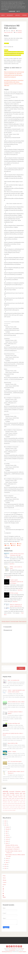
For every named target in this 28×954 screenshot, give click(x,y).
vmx (8, 810)
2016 (5, 825)
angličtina (15, 801)
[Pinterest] (19, 946)
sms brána (9, 808)
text (17, 808)
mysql (24, 805)
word (14, 800)
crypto (9, 803)
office (13, 795)
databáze (20, 30)
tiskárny (19, 808)
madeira (21, 798)
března (7, 858)
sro (6, 800)
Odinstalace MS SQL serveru (12, 26)
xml (11, 810)
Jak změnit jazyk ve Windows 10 (12, 849)
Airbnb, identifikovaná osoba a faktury (16, 701)
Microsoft (10, 15)
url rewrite (23, 808)
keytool (4, 805)
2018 (5, 821)
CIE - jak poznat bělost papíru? (15, 761)
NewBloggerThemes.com (7, 951)
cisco (6, 803)
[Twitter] (9, 946)
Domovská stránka (14, 621)
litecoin (18, 798)
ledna (7, 862)
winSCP (11, 800)
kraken (6, 805)
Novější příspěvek (6, 621)
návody (8, 32)
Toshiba (9, 801)
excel (4, 795)
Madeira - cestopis (12, 751)
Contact (4, 882)
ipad (21, 793)
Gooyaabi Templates (22, 951)
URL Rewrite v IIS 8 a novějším (12, 847)
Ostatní (24, 15)
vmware (5, 810)
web (10, 810)
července (8, 837)
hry (22, 803)
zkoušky (14, 810)
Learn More (12, 11)
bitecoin (4, 803)
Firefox (21, 795)
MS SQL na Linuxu (14, 593)
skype (6, 808)
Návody (17, 15)
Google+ (8, 545)
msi (24, 798)
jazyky (24, 803)
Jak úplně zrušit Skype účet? (14, 723)
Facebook (13, 543)
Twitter (19, 543)
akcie (12, 801)
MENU (4, 897)
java (15, 798)
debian (7, 798)
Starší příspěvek (22, 621)
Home (4, 875)
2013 (5, 868)
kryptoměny (10, 805)
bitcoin (24, 801)
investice (8, 795)
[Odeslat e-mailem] (5, 548)
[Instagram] (14, 946)
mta (22, 805)
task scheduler (13, 808)
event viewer (11, 798)
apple (4, 793)
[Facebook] (12, 946)
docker (13, 803)
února (7, 860)
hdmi (20, 803)
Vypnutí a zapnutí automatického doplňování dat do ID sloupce (16, 581)
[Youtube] (16, 946)
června (7, 839)
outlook (4, 798)
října (6, 831)
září (6, 833)
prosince (7, 827)
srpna (7, 835)
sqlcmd (4, 800)
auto (18, 801)
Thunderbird (5, 801)
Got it (18, 11)
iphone (17, 793)
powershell (15, 796)
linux (24, 796)
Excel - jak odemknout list (13, 680)
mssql (5, 32)
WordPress (20, 796)
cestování (17, 795)
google (18, 803)
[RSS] (21, 946)
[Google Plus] (7, 946)
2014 (5, 866)
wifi (8, 800)
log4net (14, 805)
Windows (18, 791)
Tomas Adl (13, 948)
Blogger (22, 948)
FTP (24, 800)
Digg (19, 545)
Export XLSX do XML (13, 743)
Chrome (22, 800)
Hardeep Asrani (12, 950)
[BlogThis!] (6, 548)
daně (11, 803)
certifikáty (10, 796)
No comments (18, 32)
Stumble (14, 545)
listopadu (7, 829)
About (4, 878)
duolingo (15, 803)
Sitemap (4, 880)
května (7, 841)
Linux (2, 15)
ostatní (23, 791)
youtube (16, 800)
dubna (7, 843)
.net (19, 800)
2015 (5, 864)
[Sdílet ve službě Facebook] (9, 548)
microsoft (11, 791)
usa (3, 810)
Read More (12, 563)
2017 (5, 823)
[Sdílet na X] (7, 548)
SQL (12, 32)
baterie (21, 801)
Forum (4, 884)
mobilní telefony (18, 805)
